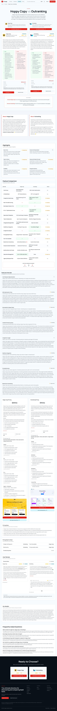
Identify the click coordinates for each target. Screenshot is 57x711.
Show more (5, 430)
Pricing (23, 1)
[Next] (53, 584)
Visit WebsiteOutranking (40, 29)
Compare (19, 1)
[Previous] (30, 584)
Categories (15, 1)
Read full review (20, 92)
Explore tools (52, 1)
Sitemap (48, 690)
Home (2, 4)
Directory (10, 1)
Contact (38, 688)
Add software (29, 693)
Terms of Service (49, 688)
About (38, 687)
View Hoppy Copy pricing (14, 520)
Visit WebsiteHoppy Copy (15, 29)
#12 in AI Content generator (51, 36)
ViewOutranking (41, 507)
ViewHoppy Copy (14, 517)
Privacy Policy (49, 687)
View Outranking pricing (42, 510)
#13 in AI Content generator (23, 36)
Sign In (47, 1)
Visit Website (8, 92)
